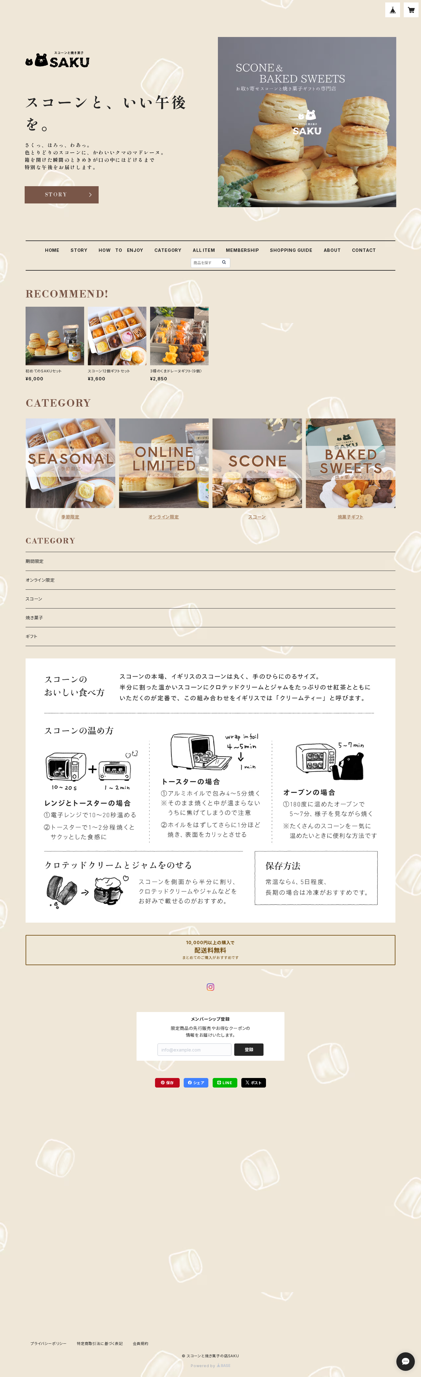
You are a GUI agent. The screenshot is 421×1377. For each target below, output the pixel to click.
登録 (249, 1049)
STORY (79, 250)
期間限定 (35, 561)
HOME (52, 250)
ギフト (31, 636)
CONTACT (364, 250)
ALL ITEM (204, 250)
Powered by (204, 1365)
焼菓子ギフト (351, 516)
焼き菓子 (34, 617)
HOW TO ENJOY (121, 250)
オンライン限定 (164, 516)
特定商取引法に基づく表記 (100, 1343)
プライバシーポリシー (49, 1343)
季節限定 (70, 516)
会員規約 (141, 1343)
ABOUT (332, 250)
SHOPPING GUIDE (291, 250)
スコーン (257, 516)
